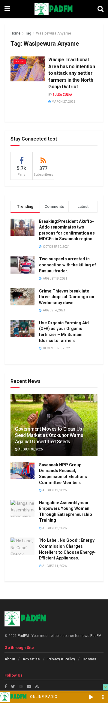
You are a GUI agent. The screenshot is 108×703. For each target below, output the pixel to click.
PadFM (23, 636)
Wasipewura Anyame (53, 33)
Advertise (31, 659)
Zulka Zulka (62, 94)
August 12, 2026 (54, 490)
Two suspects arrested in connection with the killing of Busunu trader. (67, 264)
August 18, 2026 (30, 449)
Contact (89, 659)
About (9, 659)
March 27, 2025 (63, 101)
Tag (28, 33)
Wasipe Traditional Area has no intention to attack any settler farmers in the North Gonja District (71, 73)
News (19, 61)
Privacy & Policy (61, 659)
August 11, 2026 (54, 566)
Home (15, 33)
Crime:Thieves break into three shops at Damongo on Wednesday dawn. (66, 297)
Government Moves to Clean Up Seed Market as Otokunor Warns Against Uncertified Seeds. (49, 435)
